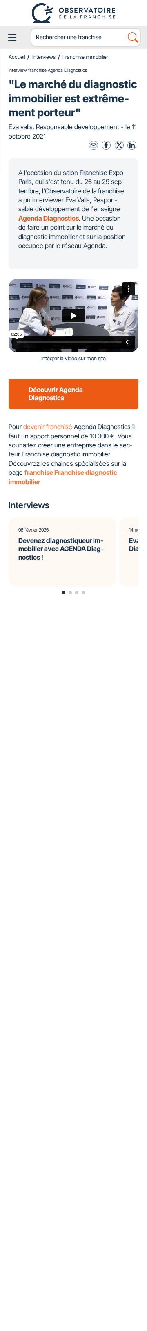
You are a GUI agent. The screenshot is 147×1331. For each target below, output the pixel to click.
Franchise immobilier (85, 57)
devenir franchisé (47, 427)
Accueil (17, 57)
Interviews (44, 57)
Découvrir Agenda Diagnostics (56, 393)
